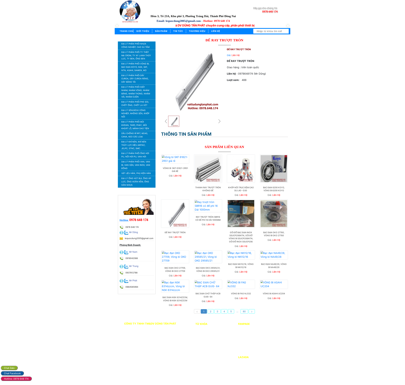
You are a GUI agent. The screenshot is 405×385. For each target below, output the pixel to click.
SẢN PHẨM (161, 31)
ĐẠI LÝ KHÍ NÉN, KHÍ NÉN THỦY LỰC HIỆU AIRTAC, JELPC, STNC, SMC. (133, 145)
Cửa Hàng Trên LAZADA (252, 361)
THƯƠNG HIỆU (197, 31)
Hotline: (124, 220)
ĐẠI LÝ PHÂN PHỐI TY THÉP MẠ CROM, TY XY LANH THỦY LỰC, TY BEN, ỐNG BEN (136, 55)
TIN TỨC (178, 31)
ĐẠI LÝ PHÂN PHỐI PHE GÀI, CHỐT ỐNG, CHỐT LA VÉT (135, 103)
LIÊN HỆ (215, 31)
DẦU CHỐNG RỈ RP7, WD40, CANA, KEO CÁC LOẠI (134, 135)
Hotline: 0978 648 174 (16, 378)
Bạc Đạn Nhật (202, 333)
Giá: (233, 55)
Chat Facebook (12, 373)
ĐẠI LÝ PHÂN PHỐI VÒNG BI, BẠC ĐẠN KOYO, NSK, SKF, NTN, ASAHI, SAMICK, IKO (135, 67)
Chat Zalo (9, 367)
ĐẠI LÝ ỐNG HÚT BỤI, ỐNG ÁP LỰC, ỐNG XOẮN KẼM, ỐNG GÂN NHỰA (136, 181)
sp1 (196, 329)
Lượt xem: (233, 80)
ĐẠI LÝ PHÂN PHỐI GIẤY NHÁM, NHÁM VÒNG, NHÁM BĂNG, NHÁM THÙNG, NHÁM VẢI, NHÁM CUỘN (135, 92)
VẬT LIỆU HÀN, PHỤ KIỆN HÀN (136, 173)
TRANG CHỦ (126, 31)
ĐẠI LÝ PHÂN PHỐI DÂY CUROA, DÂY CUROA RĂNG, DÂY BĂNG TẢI (135, 78)
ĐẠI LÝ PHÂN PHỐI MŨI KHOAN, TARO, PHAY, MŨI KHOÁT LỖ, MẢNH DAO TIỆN (135, 125)
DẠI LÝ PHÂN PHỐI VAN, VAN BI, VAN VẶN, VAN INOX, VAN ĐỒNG (135, 165)
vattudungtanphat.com (148, 350)
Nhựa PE (199, 338)
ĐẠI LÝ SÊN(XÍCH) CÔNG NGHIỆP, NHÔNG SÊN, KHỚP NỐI (135, 113)
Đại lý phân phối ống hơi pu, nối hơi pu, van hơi (135, 155)
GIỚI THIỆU (142, 31)
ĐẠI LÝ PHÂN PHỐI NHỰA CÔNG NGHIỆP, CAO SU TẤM (135, 45)
